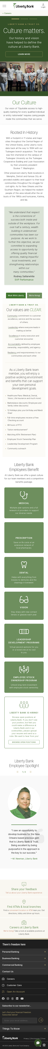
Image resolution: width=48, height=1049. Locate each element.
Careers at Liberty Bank (24, 927)
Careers (7, 13)
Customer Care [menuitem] (14, 985)
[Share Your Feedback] (24, 884)
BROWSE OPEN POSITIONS (24, 742)
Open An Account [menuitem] (16, 991)
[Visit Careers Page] (24, 922)
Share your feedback (24, 889)
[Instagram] (8, 998)
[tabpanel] (24, 53)
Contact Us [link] (7, 971)
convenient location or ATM (21, 910)
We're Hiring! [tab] (34, 295)
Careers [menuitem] (11, 979)
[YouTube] (22, 998)
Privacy (26, 1038)
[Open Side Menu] (4, 6)
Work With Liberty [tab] (16, 295)
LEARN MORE (24, 54)
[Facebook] (3, 998)
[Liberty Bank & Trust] (23, 7)
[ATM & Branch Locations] (23, 902)
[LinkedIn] (17, 998)
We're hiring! (8, 931)
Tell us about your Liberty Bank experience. (24, 893)
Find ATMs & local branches (24, 906)
